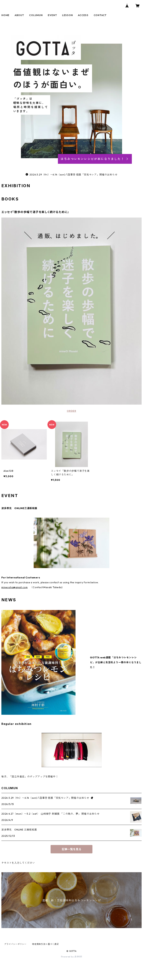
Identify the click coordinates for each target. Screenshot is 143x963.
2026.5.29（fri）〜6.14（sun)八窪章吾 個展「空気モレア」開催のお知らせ (73, 174)
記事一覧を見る (71, 849)
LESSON (67, 15)
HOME (5, 15)
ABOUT (19, 15)
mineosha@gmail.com (14, 587)
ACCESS (83, 15)
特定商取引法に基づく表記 (45, 944)
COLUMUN (36, 15)
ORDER (71, 411)
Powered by (67, 956)
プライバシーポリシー (15, 944)
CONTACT (100, 15)
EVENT (52, 15)
